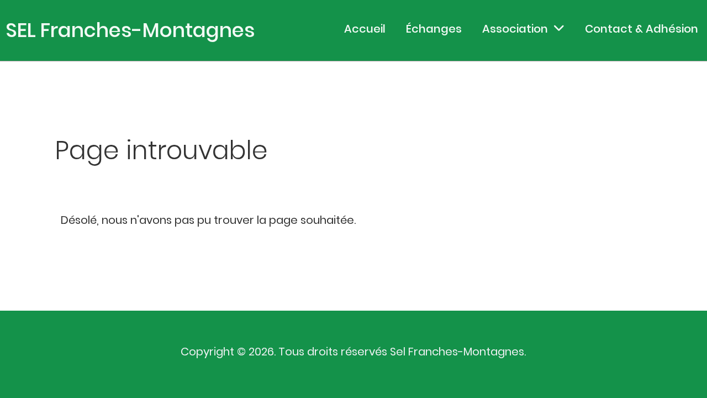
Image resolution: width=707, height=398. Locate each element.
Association (515, 28)
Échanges (434, 28)
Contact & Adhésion (641, 28)
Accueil (365, 28)
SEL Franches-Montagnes (130, 30)
